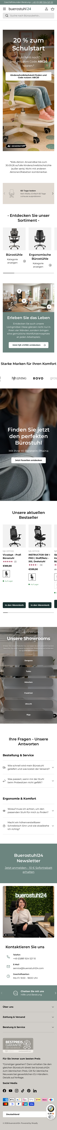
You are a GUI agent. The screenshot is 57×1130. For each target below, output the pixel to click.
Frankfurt (28, 693)
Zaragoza (28, 661)
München (28, 682)
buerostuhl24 (14, 1123)
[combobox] (28, 15)
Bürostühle (14, 254)
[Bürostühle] (14, 239)
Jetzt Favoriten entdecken (28, 460)
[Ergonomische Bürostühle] (40, 239)
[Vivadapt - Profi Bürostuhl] (14, 536)
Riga (28, 715)
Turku (28, 671)
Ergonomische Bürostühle (40, 256)
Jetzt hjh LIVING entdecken (26, 345)
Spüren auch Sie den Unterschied (28, 76)
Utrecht (28, 704)
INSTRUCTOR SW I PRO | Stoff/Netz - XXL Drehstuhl (39, 558)
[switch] (50, 1116)
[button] (53, 9)
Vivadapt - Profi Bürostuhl (12, 556)
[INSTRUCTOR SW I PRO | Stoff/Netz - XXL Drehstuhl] (39, 536)
